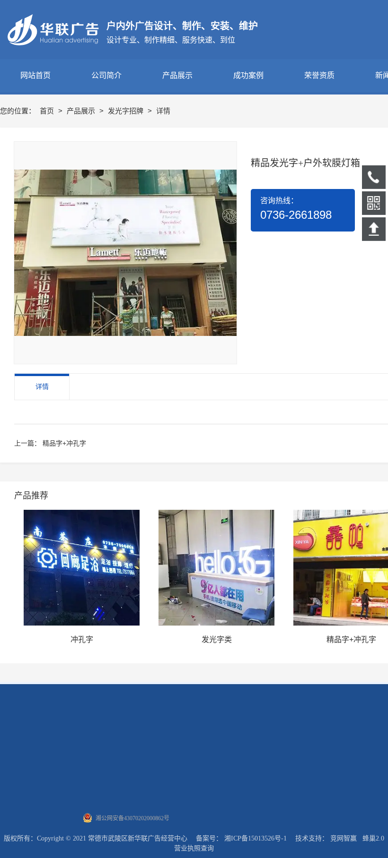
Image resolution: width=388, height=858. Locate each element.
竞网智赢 (343, 838)
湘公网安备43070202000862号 (132, 818)
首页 (48, 111)
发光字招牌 (126, 111)
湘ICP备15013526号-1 (255, 838)
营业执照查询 (194, 848)
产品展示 (82, 111)
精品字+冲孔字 (64, 443)
